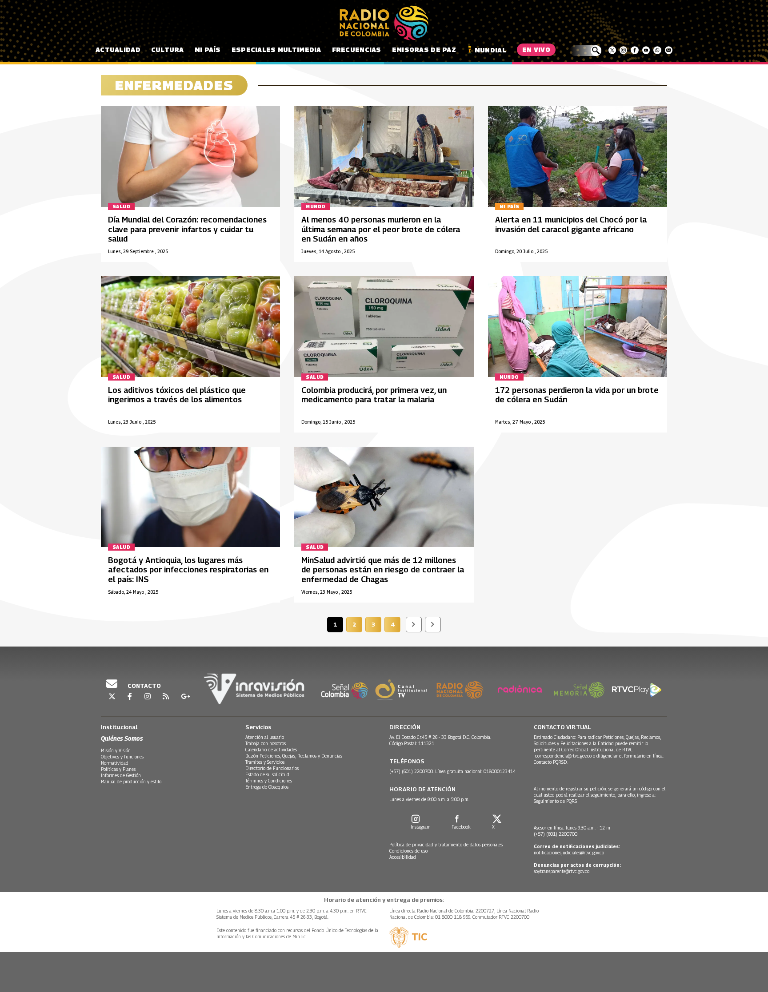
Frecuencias (356, 49)
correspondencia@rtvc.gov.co (563, 755)
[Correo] (668, 50)
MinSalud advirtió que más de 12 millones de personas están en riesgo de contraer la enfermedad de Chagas (382, 570)
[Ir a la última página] (433, 624)
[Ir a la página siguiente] (414, 624)
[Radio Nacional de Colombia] (384, 23)
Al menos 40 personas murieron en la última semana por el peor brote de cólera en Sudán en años (380, 229)
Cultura (167, 49)
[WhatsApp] (657, 50)
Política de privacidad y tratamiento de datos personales (446, 844)
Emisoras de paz (424, 49)
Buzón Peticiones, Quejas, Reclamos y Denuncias (293, 755)
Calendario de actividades (271, 749)
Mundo (315, 206)
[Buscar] (585, 50)
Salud (121, 206)
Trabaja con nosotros (265, 743)
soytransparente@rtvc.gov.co (561, 871)
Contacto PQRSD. (551, 762)
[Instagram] (623, 50)
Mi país (208, 49)
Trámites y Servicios (264, 762)
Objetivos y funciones (122, 756)
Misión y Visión (116, 750)
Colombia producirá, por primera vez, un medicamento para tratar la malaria (374, 395)
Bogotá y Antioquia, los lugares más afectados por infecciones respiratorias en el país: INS (188, 570)
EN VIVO (536, 49)
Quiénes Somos (122, 738)
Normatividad (114, 763)
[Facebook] (634, 50)
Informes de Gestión (121, 775)
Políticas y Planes (118, 769)
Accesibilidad (402, 857)
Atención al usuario (264, 737)
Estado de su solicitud (267, 774)
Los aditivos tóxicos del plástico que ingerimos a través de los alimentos (177, 395)
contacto (143, 685)
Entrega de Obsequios (266, 787)
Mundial (490, 50)
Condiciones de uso (408, 850)
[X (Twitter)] (612, 50)
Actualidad (118, 49)
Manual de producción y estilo (131, 781)
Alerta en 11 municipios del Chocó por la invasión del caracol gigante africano (571, 224)
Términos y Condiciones (268, 780)
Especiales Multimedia (276, 49)
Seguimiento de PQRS (555, 801)
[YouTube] (646, 50)
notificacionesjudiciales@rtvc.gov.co (569, 852)
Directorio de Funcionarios (272, 768)
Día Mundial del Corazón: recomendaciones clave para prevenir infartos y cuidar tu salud (187, 229)
